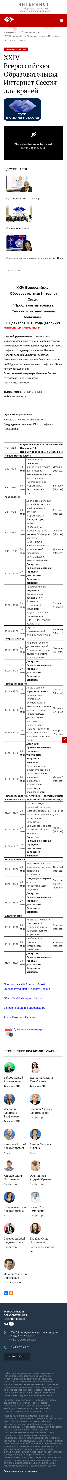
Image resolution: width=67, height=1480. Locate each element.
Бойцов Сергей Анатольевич (13, 1079)
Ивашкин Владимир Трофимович (12, 1112)
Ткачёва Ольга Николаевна (39, 1240)
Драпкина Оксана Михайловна (41, 1079)
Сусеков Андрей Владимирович (14, 1240)
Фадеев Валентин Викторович (15, 1275)
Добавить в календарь (28, 1029)
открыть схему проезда (22, 1339)
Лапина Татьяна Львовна (40, 1146)
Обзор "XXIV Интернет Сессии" (24, 998)
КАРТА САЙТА (16, 1356)
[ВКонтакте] (6, 1293)
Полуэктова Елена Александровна (15, 1209)
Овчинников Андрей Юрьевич (41, 1177)
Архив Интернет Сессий (19, 1017)
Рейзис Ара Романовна (37, 1209)
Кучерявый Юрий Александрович (15, 1146)
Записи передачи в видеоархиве (24, 1007)
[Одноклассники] (11, 1293)
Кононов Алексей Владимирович (41, 1110)
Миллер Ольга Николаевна (13, 1177)
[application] (33, 143)
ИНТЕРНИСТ (33, 5)
